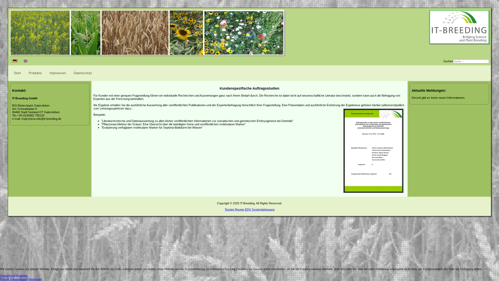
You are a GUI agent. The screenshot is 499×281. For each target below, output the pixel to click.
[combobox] (471, 61)
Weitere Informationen (13, 279)
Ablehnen (22, 275)
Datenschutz (83, 73)
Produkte (35, 73)
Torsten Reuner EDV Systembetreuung (249, 209)
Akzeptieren (7, 275)
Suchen (448, 61)
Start (17, 73)
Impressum (58, 73)
